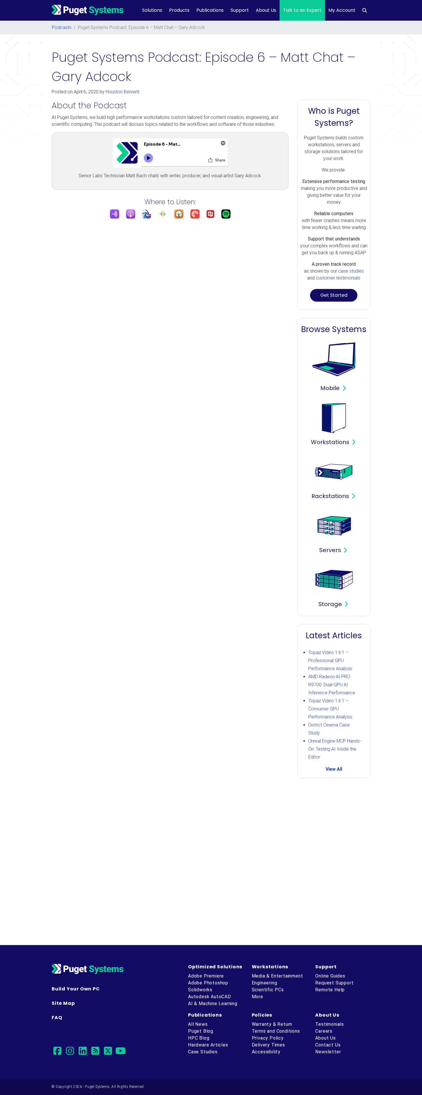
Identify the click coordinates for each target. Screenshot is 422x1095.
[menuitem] (364, 10)
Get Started (333, 295)
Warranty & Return (272, 1024)
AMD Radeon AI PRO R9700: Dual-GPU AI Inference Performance (331, 684)
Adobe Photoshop (208, 983)
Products (179, 10)
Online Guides (330, 976)
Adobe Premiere (206, 976)
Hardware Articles (208, 1045)
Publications (210, 10)
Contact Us (327, 1045)
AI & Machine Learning (212, 1003)
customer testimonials (338, 278)
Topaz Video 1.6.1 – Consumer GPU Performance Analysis (330, 709)
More (257, 996)
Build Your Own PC (76, 989)
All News (198, 1024)
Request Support (334, 983)
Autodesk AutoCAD (209, 996)
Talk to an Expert (302, 10)
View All (334, 769)
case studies (351, 271)
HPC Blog (198, 1038)
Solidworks (200, 989)
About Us (266, 10)
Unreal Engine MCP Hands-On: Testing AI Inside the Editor (334, 749)
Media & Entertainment (277, 976)
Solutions (152, 10)
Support (240, 10)
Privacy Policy (268, 1038)
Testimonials (329, 1024)
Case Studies (203, 1051)
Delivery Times (268, 1045)
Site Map (63, 1003)
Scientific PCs (268, 989)
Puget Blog (200, 1031)
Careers (323, 1031)
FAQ (57, 1017)
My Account (341, 10)
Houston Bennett (122, 92)
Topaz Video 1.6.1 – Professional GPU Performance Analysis (330, 660)
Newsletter (328, 1051)
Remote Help (330, 989)
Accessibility (266, 1051)
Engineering (264, 983)
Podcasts (61, 27)
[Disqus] (211, 862)
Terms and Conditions (276, 1031)
